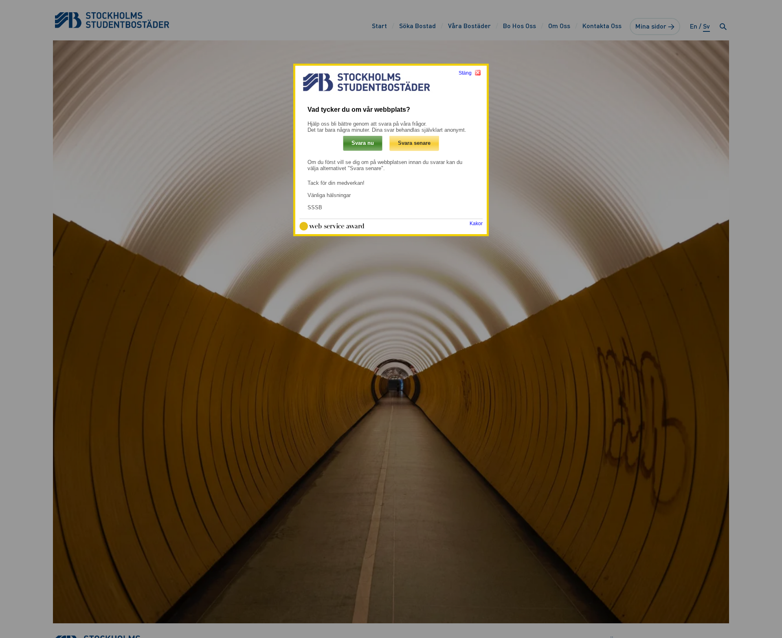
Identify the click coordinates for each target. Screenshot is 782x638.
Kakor (476, 224)
